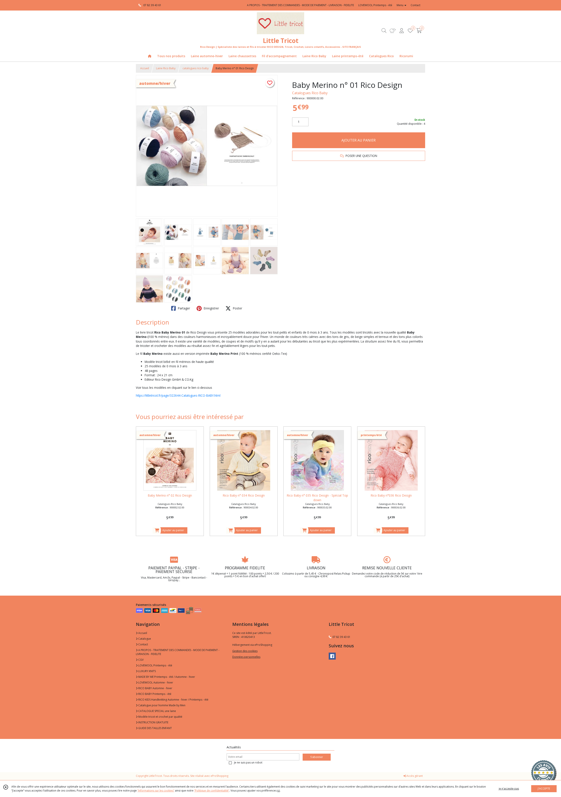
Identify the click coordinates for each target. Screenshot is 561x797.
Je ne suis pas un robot (248, 762)
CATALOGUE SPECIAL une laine (157, 711)
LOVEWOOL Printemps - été (155, 665)
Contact (415, 5)
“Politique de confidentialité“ (211, 790)
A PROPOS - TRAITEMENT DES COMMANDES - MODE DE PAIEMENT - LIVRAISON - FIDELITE (177, 652)
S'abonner (316, 757)
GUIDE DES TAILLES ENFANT (155, 728)
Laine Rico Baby (166, 68)
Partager (183, 308)
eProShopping (219, 776)
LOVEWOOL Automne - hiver (155, 682)
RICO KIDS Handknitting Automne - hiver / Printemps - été (173, 699)
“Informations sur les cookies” (155, 790)
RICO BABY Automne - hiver (155, 688)
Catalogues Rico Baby (310, 93)
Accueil (144, 68)
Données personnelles (246, 657)
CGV (141, 660)
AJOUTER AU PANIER (358, 140)
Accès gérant (414, 776)
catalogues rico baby (196, 68)
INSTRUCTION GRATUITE (153, 722)
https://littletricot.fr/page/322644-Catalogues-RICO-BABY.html (178, 395)
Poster (237, 308)
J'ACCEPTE (544, 788)
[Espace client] (401, 30)
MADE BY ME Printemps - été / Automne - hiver (166, 677)
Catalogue (144, 639)
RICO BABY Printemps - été (154, 694)
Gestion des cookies (244, 651)
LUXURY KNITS (147, 671)
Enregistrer (211, 308)
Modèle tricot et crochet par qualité (160, 717)
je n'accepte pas (509, 788)
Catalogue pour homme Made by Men (161, 705)
